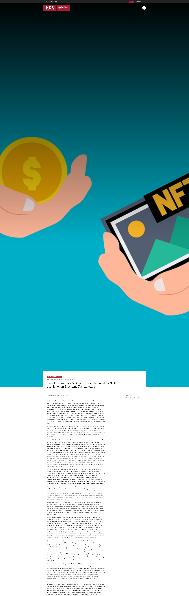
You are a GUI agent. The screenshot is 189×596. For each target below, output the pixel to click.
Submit (131, 1)
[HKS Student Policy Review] (56, 8)
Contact (138, 1)
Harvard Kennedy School (50, 1)
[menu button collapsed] (144, 8)
